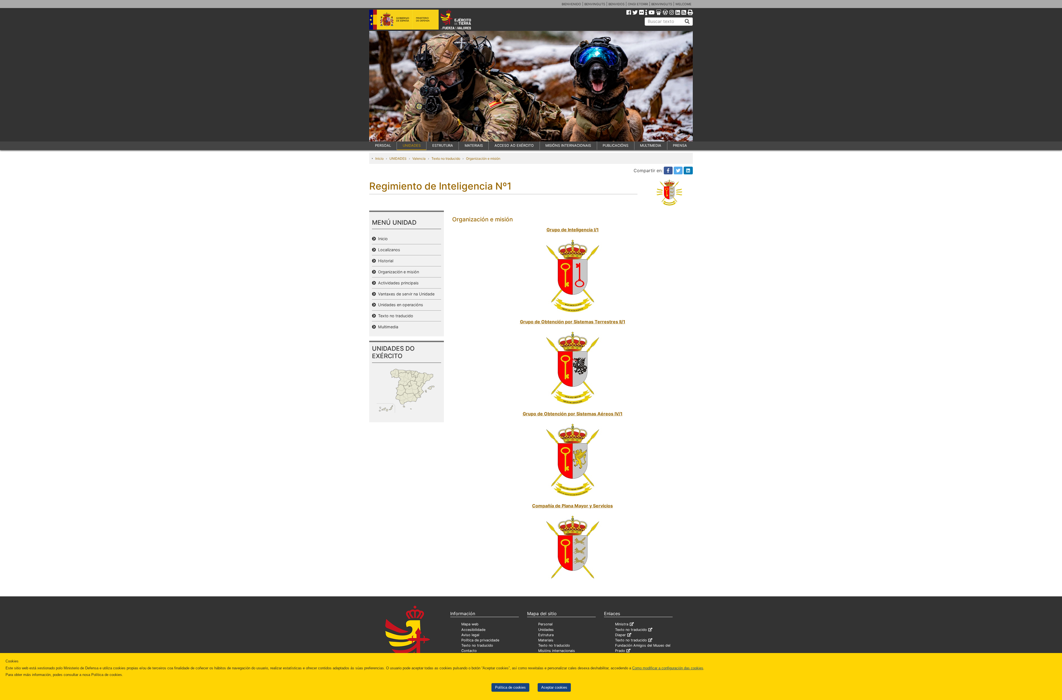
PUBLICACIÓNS (615, 145)
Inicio (379, 158)
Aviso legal (470, 635)
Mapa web (469, 624)
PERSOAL (383, 145)
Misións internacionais (556, 651)
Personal (545, 624)
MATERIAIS (474, 145)
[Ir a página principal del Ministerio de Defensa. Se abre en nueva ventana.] (404, 19)
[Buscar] (687, 21)
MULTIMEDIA (650, 145)
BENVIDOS (616, 4)
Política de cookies (510, 687)
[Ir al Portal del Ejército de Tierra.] (462, 19)
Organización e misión (483, 158)
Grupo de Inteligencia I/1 (572, 229)
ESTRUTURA (442, 145)
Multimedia (387, 326)
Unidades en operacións (399, 304)
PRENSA (680, 145)
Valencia (419, 158)
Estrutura (546, 635)
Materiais (545, 640)
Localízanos (388, 249)
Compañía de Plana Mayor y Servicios (572, 505)
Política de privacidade (480, 640)
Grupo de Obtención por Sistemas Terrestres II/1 (572, 321)
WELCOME (683, 4)
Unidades (546, 630)
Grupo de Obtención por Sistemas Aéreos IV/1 (573, 413)
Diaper (620, 635)
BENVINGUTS (594, 4)
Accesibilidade (473, 630)
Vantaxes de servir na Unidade (405, 294)
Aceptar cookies (554, 687)
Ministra (621, 624)
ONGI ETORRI (638, 4)
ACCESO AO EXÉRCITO (514, 145)
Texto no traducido (445, 158)
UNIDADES (412, 145)
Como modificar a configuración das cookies (667, 668)
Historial (384, 260)
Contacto (469, 651)
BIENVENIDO (571, 4)
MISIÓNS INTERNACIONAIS (568, 145)
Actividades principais (397, 282)
